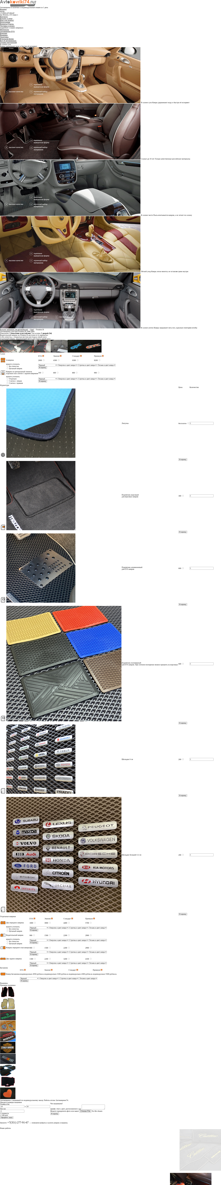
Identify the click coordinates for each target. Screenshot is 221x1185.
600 (54, 373)
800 (73, 373)
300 (180, 496)
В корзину (42, 367)
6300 (74, 360)
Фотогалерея (5, 22)
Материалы (4, 30)
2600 (40, 360)
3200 (65, 959)
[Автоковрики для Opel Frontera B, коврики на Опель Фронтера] (8, 352)
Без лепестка (14, 366)
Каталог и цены (6, 19)
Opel (32, 330)
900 (95, 373)
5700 (87, 923)
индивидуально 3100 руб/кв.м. (56, 974)
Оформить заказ (6, 1117)
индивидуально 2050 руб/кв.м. (32, 974)
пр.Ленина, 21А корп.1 (9, 15)
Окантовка (4, 37)
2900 (87, 935)
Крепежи (3, 33)
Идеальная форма (7, 39)
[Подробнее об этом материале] (43, 356)
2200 (65, 935)
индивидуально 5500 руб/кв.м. (105, 974)
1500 (46, 935)
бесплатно (182, 423)
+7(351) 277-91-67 (18, 1122)
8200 (96, 360)
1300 (31, 959)
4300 (55, 360)
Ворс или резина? (7, 20)
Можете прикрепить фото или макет (64, 1111)
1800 (31, 923)
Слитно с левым (15, 381)
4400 (65, 923)
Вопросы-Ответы (7, 24)
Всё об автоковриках (8, 41)
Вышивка (4, 35)
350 (39, 373)
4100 (87, 959)
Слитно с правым (16, 383)
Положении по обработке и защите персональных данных (23, 1176)
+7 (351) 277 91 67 (7, 1178)
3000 (46, 923)
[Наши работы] (18, 1165)
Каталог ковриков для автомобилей (14, 330)
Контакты (4, 17)
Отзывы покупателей (8, 43)
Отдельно (13, 379)
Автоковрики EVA (7, 31)
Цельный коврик (15, 368)
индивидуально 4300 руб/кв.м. (80, 974)
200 (180, 759)
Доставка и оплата (7, 26)
